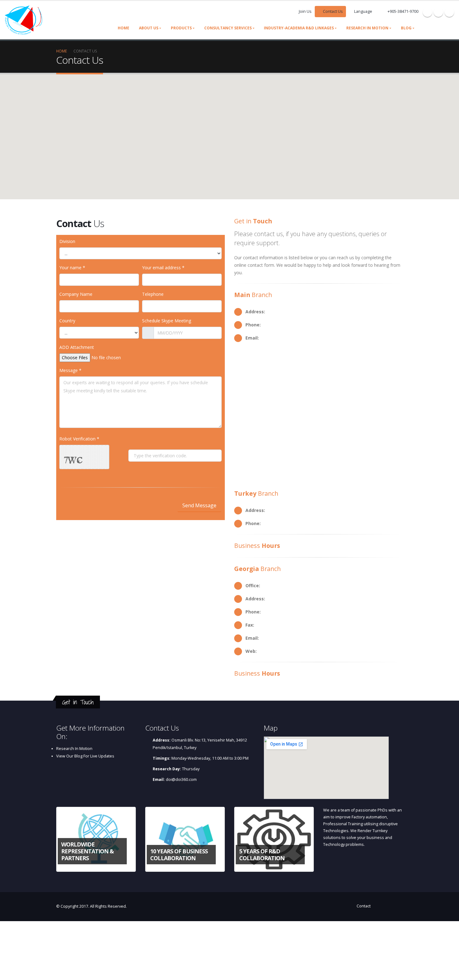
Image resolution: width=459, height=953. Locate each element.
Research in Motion (367, 28)
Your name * (72, 268)
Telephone (153, 294)
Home (123, 28)
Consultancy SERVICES (228, 28)
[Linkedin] (449, 12)
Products (181, 28)
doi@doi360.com (181, 779)
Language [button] (363, 11)
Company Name (75, 294)
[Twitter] (438, 12)
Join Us (305, 11)
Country (67, 321)
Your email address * (163, 268)
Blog (406, 28)
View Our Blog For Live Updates (85, 756)
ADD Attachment (76, 347)
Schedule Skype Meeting (166, 321)
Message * (70, 370)
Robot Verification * (79, 439)
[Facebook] (427, 12)
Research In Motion (74, 748)
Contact (364, 906)
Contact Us (332, 11)
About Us (148, 28)
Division (67, 241)
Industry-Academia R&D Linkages (299, 28)
